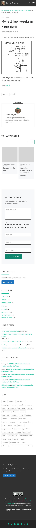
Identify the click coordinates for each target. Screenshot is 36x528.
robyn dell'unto (7, 432)
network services (25, 422)
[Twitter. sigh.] (11, 524)
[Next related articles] (32, 142)
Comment (11, 210)
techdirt (23, 439)
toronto (5, 442)
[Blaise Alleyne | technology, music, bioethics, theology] (3, 2)
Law (3, 306)
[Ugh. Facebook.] (15, 524)
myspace (13, 422)
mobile (4, 422)
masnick (14, 418)
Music (4, 309)
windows (20, 446)
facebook (21, 408)
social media (12, 435)
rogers (18, 432)
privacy (18, 429)
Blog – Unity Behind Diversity (15, 10)
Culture (4, 300)
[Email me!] (27, 524)
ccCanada (20, 401)
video (12, 446)
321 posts (10, 122)
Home (3, 10)
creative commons (25, 405)
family (30, 408)
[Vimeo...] (21, 524)
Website (10, 250)
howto (28, 415)
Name (9, 234)
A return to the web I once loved (11, 342)
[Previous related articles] (27, 142)
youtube (29, 446)
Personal (27, 10)
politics (21, 425)
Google (14, 415)
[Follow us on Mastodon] (8, 524)
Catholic (5, 297)
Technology (6, 315)
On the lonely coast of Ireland (10, 331)
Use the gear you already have (11, 345)
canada (11, 401)
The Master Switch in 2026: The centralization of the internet (17, 335)
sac (3, 435)
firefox (15, 412)
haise (22, 415)
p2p (3, 425)
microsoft (22, 418)
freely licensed (27, 499)
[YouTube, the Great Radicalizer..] (18, 524)
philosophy (12, 425)
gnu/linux (5, 415)
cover (14, 405)
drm (3, 408)
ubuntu (5, 446)
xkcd (8, 85)
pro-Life (26, 429)
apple (4, 401)
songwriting (6, 439)
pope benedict (7, 429)
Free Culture (6, 303)
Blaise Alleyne (6, 385)
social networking (26, 435)
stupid (16, 439)
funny (23, 412)
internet (5, 418)
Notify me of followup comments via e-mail (17, 226)
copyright (5, 405)
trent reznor (14, 442)
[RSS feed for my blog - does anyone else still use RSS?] (24, 524)
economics (12, 408)
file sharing (6, 412)
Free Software (7, 317)
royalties (26, 432)
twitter (24, 442)
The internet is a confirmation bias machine (14, 348)
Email (9, 242)
